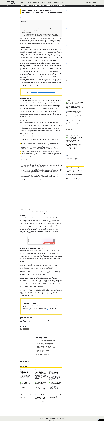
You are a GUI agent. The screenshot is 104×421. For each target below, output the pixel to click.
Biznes (29, 2)
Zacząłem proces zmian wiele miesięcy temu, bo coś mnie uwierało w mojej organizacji (38, 28)
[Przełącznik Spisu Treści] (59, 22)
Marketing (23, 2)
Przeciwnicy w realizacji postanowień (52, 25)
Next (54, 240)
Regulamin (62, 418)
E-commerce (36, 2)
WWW (45, 354)
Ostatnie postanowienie (26, 32)
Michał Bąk (41, 337)
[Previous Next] (41, 240)
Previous (28, 240)
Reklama (41, 418)
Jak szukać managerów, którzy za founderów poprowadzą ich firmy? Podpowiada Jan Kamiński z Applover (41, 5)
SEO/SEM (49, 2)
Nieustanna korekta (35, 23)
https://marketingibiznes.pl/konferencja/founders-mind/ (39, 309)
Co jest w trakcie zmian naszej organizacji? (30, 30)
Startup (43, 2)
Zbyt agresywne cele (26, 23)
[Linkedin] (27, 329)
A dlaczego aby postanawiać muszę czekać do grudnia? (33, 25)
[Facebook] (21, 329)
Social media (56, 2)
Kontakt (46, 418)
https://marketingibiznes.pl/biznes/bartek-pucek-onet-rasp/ (43, 92)
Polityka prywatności (54, 418)
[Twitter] (24, 329)
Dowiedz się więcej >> (49, 243)
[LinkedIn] (53, 355)
